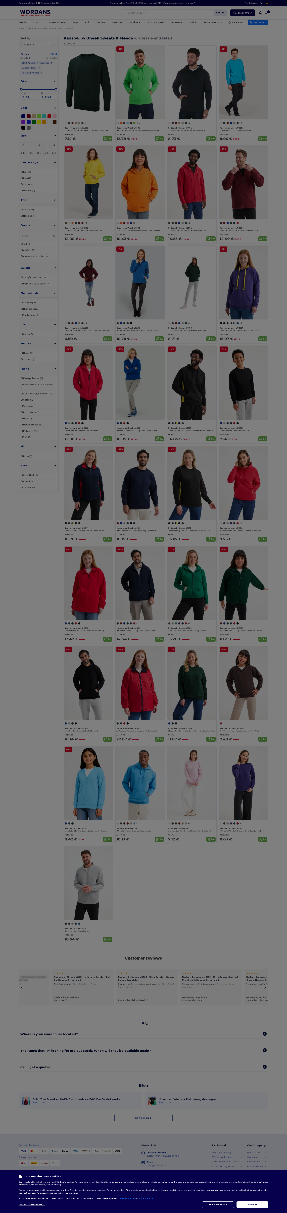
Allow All (252, 1204)
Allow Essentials (218, 1204)
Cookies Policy (126, 1198)
